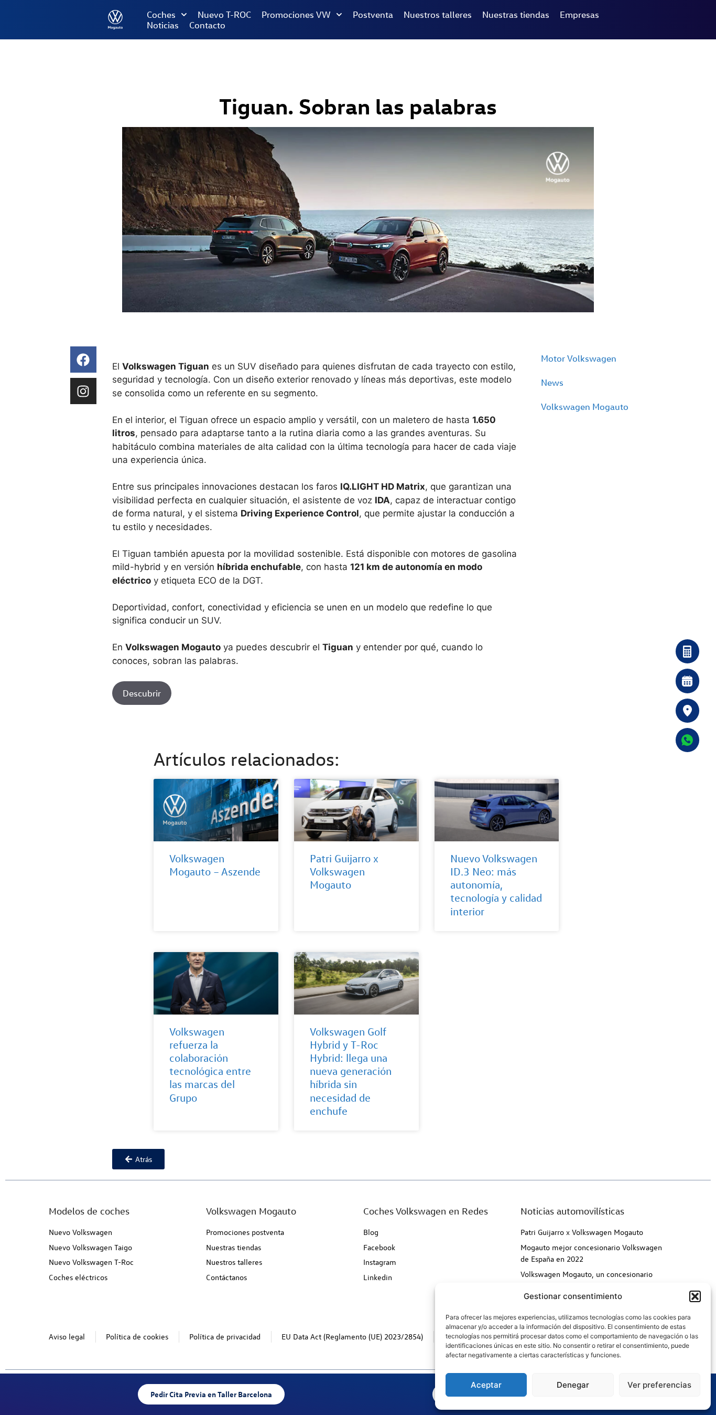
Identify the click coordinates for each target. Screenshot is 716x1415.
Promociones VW (296, 14)
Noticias (163, 25)
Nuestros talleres (438, 14)
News (552, 382)
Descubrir (142, 693)
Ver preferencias (659, 1385)
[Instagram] (83, 391)
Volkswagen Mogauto (584, 406)
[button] (695, 1296)
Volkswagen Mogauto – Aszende (215, 865)
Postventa (373, 14)
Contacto (207, 25)
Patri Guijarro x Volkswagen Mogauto (344, 871)
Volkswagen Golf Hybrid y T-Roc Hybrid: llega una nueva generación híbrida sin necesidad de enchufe (351, 1071)
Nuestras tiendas (515, 14)
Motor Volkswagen (578, 358)
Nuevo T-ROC (224, 14)
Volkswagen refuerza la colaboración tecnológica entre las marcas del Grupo (210, 1064)
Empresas (579, 14)
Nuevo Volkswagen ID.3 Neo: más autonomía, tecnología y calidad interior (496, 885)
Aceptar (486, 1385)
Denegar (573, 1385)
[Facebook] (83, 359)
